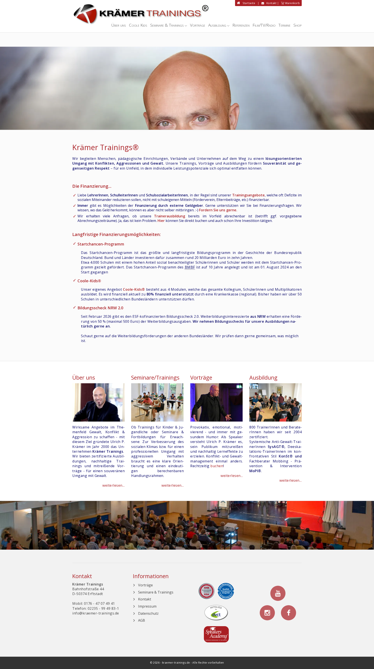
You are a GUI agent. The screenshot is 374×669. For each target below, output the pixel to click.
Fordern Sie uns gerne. (218, 210)
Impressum (147, 606)
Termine (284, 25)
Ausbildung (217, 25)
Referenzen (241, 25)
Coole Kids (138, 25)
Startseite (247, 3)
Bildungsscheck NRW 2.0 (100, 307)
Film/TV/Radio (264, 25)
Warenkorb (292, 3)
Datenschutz (148, 613)
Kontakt (270, 3)
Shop (297, 25)
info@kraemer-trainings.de (95, 613)
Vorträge (197, 25)
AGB (141, 620)
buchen (216, 466)
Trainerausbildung (169, 216)
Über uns (118, 25)
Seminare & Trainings (167, 25)
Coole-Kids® (89, 280)
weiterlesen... (113, 485)
